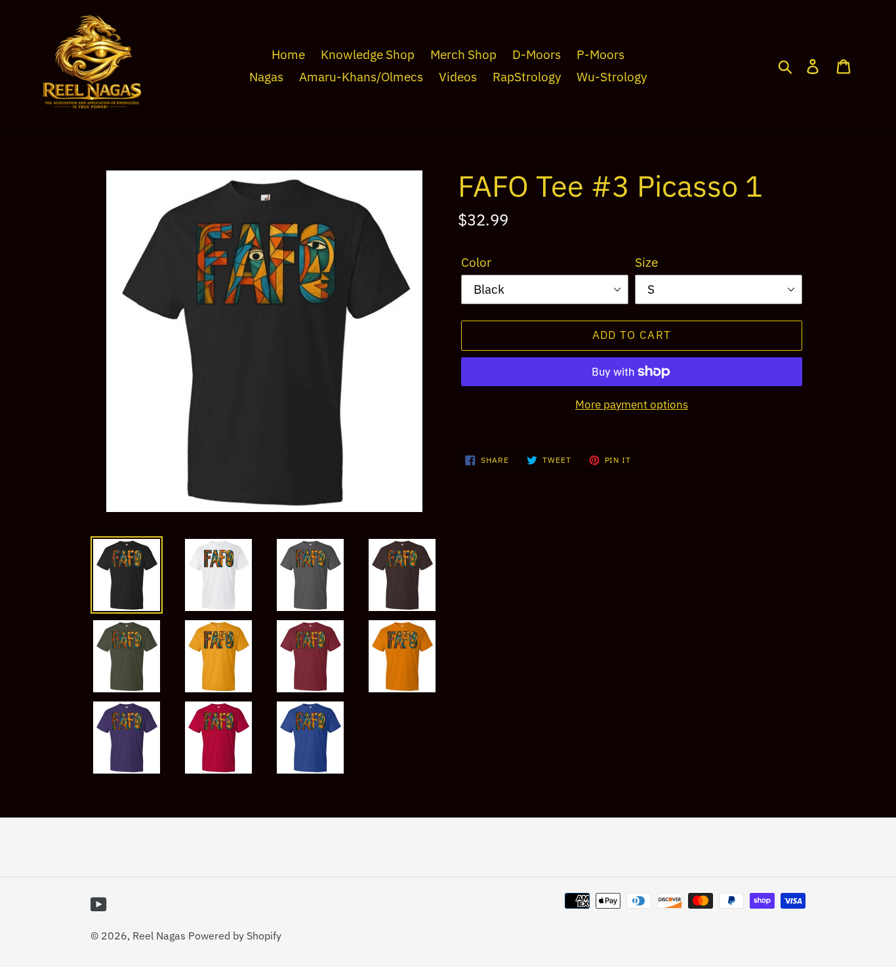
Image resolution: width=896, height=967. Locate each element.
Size (646, 262)
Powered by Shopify (234, 935)
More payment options (631, 404)
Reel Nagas (159, 935)
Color (476, 262)
